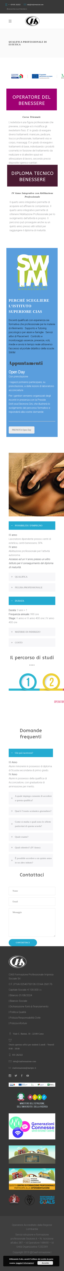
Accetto (45, 1263)
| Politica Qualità (17, 1012)
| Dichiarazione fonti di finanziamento (28, 1006)
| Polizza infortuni (18, 1023)
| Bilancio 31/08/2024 (20, 995)
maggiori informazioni (25, 1263)
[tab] (32, 525)
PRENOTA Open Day (21, 430)
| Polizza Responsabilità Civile (25, 1017)
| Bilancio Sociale (18, 1000)
